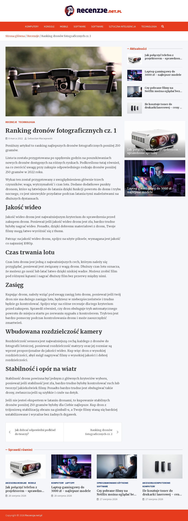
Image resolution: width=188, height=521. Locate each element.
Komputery (32, 26)
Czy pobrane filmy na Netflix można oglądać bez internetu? (162, 91)
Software (80, 26)
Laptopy (69, 482)
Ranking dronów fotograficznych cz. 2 (98, 432)
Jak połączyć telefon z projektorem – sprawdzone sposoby (163, 58)
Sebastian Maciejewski (40, 138)
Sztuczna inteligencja (122, 26)
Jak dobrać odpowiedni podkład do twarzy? (35, 432)
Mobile (64, 26)
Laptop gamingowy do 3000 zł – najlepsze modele (163, 73)
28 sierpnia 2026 (17, 495)
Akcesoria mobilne (16, 482)
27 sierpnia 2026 (108, 499)
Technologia (149, 26)
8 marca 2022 (15, 138)
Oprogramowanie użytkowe (112, 482)
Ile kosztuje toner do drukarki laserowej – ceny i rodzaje (162, 107)
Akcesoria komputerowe (156, 482)
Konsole (49, 26)
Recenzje (11, 122)
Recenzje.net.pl (33, 515)
